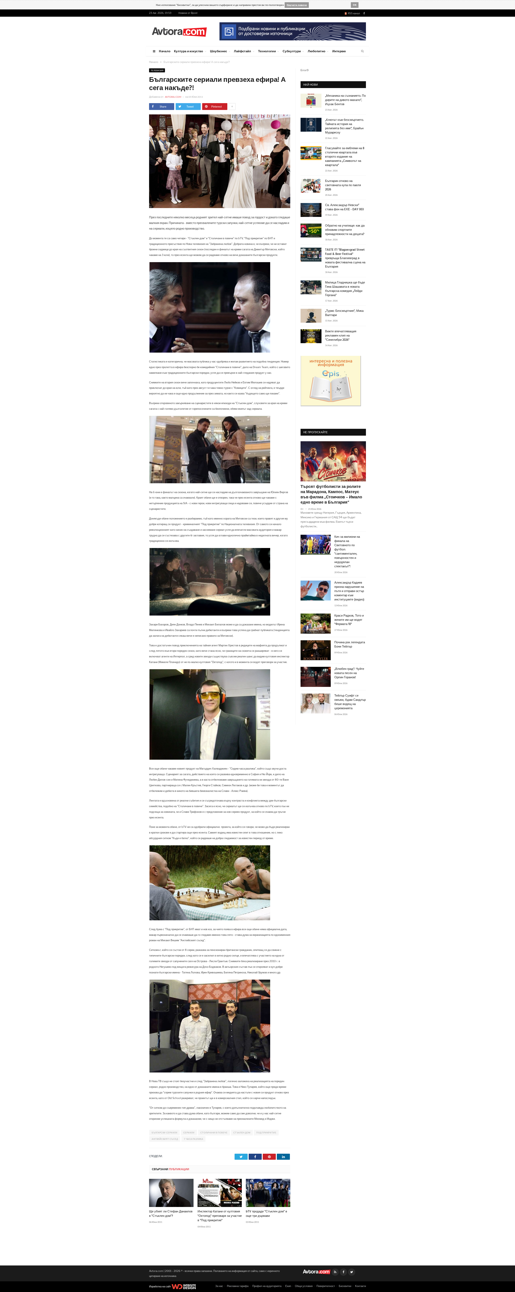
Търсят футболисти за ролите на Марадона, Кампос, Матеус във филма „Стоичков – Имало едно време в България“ (331, 495)
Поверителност (325, 1286)
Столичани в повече (214, 1132)
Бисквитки (345, 1286)
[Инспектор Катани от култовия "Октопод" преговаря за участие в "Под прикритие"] (220, 1193)
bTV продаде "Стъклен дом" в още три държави (266, 1213)
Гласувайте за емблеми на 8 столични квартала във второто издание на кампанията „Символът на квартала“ (344, 156)
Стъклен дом (241, 1132)
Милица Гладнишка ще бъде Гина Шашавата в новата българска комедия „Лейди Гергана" (345, 289)
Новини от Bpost (188, 12)
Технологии (267, 51)
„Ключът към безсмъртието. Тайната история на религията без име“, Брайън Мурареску (344, 126)
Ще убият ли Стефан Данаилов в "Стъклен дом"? (171, 1213)
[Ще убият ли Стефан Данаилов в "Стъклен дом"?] (171, 1193)
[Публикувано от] (303, 509)
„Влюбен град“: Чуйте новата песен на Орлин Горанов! (349, 673)
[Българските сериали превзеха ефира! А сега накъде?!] (219, 207)
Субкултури (292, 51)
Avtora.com (173, 96)
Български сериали (164, 1132)
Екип (288, 1286)
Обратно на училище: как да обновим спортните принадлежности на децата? (345, 230)
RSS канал (353, 13)
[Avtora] (179, 31)
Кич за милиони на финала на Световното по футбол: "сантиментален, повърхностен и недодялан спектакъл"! (347, 552)
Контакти (360, 1286)
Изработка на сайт (160, 1286)
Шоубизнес (218, 51)
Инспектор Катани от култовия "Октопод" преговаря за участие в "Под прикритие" (220, 1216)
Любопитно (316, 51)
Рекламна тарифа (237, 1286)
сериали (189, 1132)
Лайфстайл (242, 51)
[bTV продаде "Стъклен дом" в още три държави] (268, 1193)
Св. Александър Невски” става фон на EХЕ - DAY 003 (344, 207)
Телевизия (157, 70)
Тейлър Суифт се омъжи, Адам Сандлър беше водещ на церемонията (350, 702)
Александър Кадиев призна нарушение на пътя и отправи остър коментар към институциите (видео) (349, 591)
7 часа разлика (193, 1139)
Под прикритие (266, 1132)
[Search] (362, 51)
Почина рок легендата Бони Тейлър (349, 644)
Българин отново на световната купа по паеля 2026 (343, 185)
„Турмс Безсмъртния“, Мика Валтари (344, 313)
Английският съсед (165, 1139)
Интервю (339, 51)
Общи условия (304, 1286)
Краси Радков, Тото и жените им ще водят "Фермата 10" (349, 620)
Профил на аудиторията (266, 1286)
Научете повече (297, 5)
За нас (219, 1286)
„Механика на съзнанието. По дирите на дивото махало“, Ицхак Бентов (345, 100)
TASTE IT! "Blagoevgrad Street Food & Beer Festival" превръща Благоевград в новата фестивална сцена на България (345, 258)
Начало (164, 51)
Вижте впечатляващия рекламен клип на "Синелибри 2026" (340, 335)
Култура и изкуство (188, 51)
